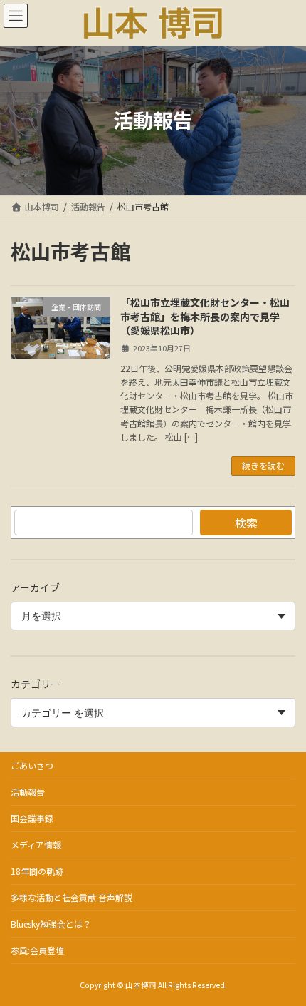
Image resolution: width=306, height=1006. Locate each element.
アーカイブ (35, 587)
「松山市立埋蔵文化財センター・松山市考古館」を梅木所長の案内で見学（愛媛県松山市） (205, 316)
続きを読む (263, 465)
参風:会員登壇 (37, 950)
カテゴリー (35, 684)
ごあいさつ (32, 765)
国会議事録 (32, 818)
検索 (246, 522)
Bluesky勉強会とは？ (51, 924)
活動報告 (28, 792)
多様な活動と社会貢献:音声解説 (71, 897)
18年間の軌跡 (37, 871)
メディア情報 (36, 844)
